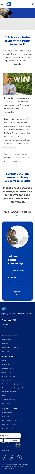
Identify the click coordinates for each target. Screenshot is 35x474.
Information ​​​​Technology (9, 376)
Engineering (5, 364)
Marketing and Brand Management (12, 388)
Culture (4, 332)
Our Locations (6, 351)
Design (4, 360)
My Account (5, 450)
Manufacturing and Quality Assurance (13, 384)
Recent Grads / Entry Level (10, 420)
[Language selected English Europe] (28, 4)
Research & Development (9, 391)
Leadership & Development (10, 335)
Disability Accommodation (10, 347)
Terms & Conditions (9, 468)
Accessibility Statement (9, 466)
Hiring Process (6, 339)
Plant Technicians (7, 428)
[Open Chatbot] (18, 445)
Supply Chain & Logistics (9, 399)
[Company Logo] (9, 4)
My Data (20, 466)
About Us (5, 324)
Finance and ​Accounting (9, 368)
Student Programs (7, 412)
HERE (17, 215)
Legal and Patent (7, 380)
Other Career (6, 403)
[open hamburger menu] (2, 4)
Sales (3, 395)
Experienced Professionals (9, 424)
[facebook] (4, 457)
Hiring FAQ (5, 343)
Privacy (19, 468)
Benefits (4, 328)
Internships (5, 416)
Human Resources (7, 372)
